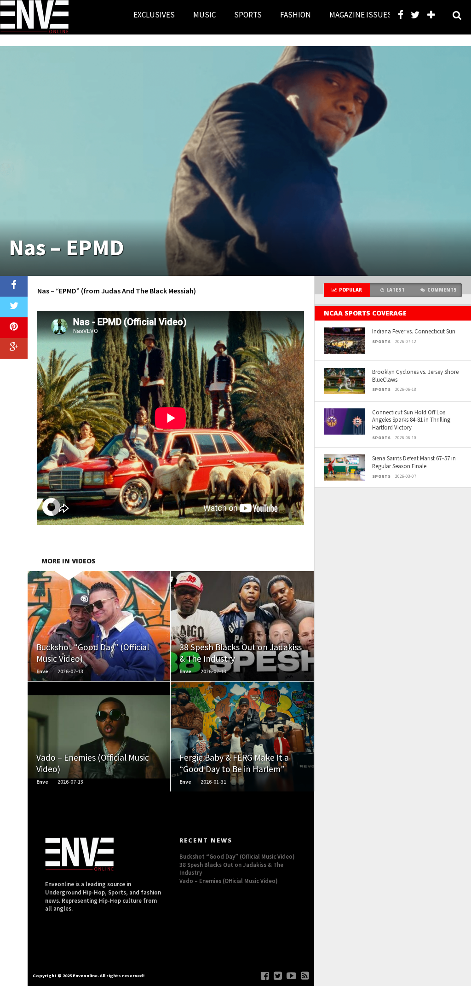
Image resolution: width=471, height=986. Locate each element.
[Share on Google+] (14, 348)
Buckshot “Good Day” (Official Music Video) (237, 856)
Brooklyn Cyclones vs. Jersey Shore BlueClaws (415, 375)
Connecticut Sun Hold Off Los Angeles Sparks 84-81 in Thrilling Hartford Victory (411, 419)
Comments (442, 290)
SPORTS (248, 15)
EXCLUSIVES (154, 15)
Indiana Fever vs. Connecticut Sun (413, 331)
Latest (395, 290)
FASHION (295, 15)
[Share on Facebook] (14, 286)
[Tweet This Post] (14, 307)
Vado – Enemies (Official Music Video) (228, 880)
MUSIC (204, 15)
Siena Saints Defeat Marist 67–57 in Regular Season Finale (414, 462)
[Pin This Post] (14, 327)
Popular (350, 290)
